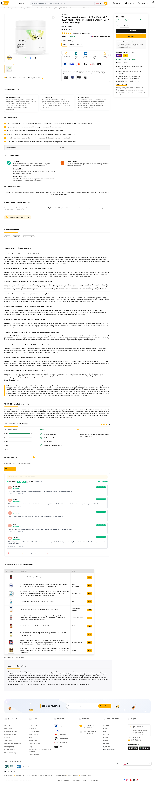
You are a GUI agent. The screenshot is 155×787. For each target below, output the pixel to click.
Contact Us (8, 728)
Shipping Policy (9, 747)
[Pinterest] (137, 780)
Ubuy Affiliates (34, 755)
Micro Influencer (9, 750)
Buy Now (104, 73)
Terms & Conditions (63, 780)
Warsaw (106, 725)
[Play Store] (144, 749)
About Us (7, 725)
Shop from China (73, 775)
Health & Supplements (31, 8)
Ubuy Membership (10, 753)
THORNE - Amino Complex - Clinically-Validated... (75, 8)
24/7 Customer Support (138, 727)
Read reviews (102, 481)
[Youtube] (130, 780)
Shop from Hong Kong (46, 775)
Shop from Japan (32, 775)
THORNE (64, 14)
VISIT (89, 577)
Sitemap (7, 737)
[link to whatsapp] (26, 58)
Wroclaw (106, 734)
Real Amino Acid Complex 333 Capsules (32, 577)
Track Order (8, 740)
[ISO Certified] (22, 766)
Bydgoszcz (106, 747)
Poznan (105, 737)
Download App (34, 725)
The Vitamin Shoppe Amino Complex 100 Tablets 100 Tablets (39, 609)
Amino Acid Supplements (46, 8)
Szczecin (106, 744)
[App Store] (133, 749)
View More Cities (108, 750)
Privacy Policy (76, 780)
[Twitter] (134, 780)
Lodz (104, 731)
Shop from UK (20, 775)
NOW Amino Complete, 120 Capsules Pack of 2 (34, 626)
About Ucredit (33, 740)
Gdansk (105, 740)
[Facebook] (124, 780)
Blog (30, 747)
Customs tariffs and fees (12, 744)
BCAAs (8, 237)
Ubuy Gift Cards (34, 744)
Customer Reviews (35, 731)
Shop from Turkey (86, 775)
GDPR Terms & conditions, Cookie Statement (40, 751)
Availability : (65, 37)
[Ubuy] (5, 3)
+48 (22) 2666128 (136, 740)
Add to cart (131, 31)
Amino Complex (28, 237)
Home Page (7, 8)
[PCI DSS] (8, 766)
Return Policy (33, 734)
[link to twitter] (36, 58)
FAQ (30, 737)
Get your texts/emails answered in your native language (140, 732)
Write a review (10, 469)
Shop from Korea (61, 775)
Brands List (32, 728)
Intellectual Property (11, 734)
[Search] (105, 3)
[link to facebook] (30, 58)
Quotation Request (10, 731)
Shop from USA (8, 775)
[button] (117, 3)
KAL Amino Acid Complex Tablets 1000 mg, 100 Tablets (37, 601)
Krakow (105, 728)
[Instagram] (127, 780)
